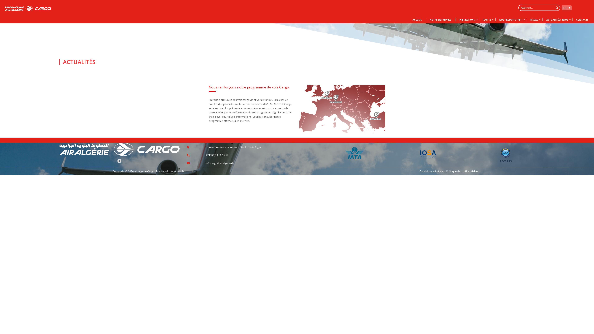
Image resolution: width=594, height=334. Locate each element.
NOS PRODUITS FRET (510, 19)
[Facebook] (119, 161)
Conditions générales (432, 171)
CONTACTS (582, 19)
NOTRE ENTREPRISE (440, 19)
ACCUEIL (417, 19)
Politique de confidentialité (462, 171)
